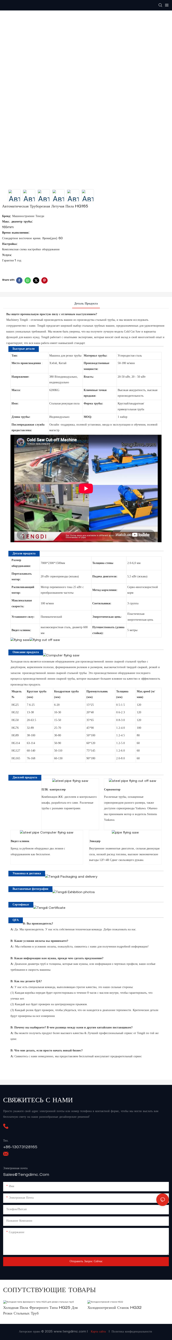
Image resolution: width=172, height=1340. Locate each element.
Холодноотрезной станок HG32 (114, 1308)
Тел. (6, 1140)
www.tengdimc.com (70, 1331)
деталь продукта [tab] (86, 303)
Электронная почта (15, 1168)
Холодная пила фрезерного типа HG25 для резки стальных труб (40, 1311)
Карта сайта (98, 1331)
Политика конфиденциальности (132, 1331)
